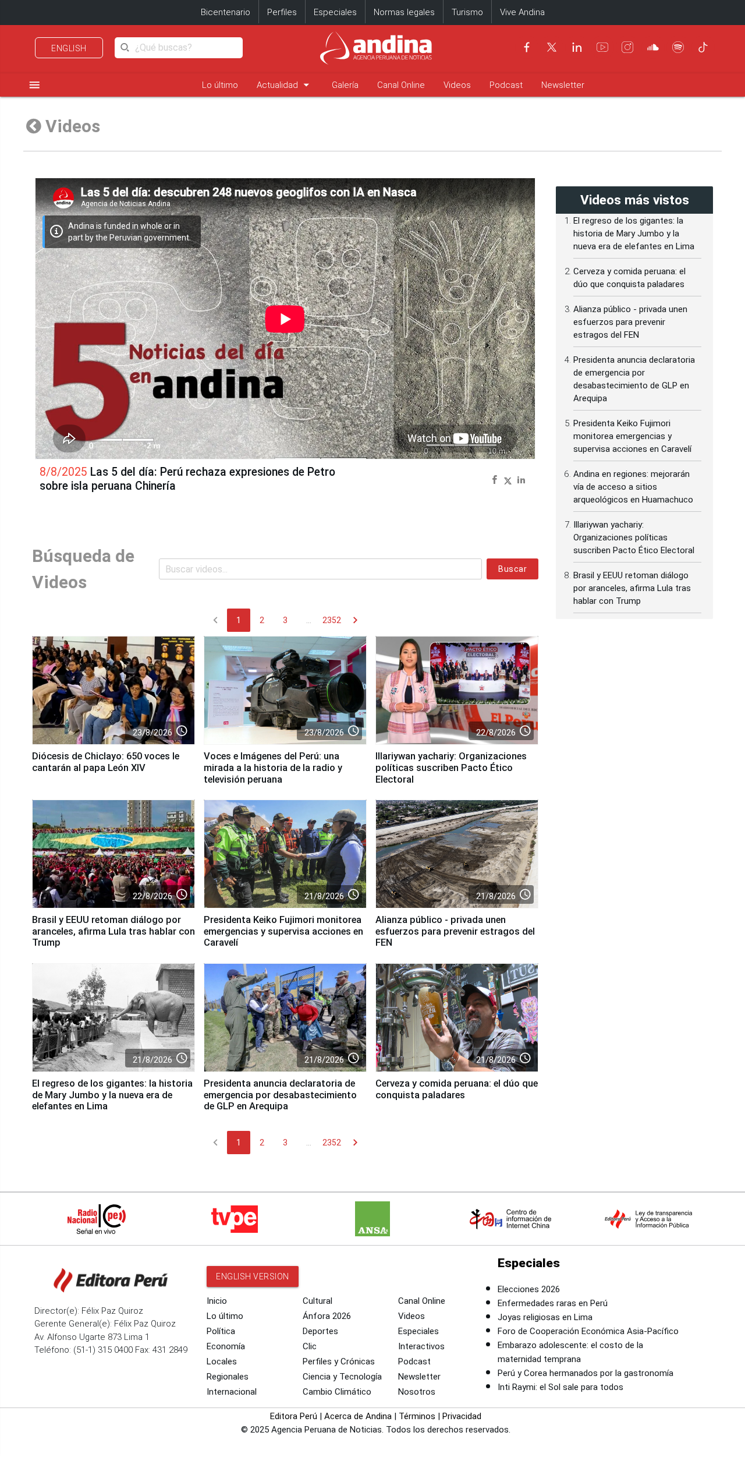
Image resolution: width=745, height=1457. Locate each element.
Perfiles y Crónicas (339, 1361)
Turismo (467, 12)
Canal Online (401, 85)
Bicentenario (225, 12)
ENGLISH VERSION (252, 1276)
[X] (551, 47)
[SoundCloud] (653, 47)
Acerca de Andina (358, 1416)
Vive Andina (522, 12)
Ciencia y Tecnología (342, 1376)
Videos (457, 85)
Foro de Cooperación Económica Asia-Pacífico (588, 1331)
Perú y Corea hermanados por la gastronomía (585, 1373)
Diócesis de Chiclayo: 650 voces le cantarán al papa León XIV (105, 762)
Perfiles (282, 12)
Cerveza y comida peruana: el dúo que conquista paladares (456, 1089)
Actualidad (285, 84)
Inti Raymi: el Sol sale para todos (560, 1387)
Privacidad (461, 1416)
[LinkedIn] (576, 47)
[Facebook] (526, 47)
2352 (331, 620)
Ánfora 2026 (327, 1316)
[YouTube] (602, 47)
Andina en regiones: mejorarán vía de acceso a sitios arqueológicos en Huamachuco (633, 487)
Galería (345, 85)
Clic (310, 1346)
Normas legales (404, 12)
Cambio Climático (337, 1392)
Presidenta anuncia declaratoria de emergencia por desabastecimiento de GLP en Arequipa (280, 1095)
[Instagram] (627, 47)
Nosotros (416, 1392)
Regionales (228, 1376)
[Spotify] (678, 47)
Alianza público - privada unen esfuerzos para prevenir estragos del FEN (455, 931)
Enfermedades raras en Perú (553, 1303)
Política (221, 1331)
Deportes (320, 1331)
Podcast (506, 85)
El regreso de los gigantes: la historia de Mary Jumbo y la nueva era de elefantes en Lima (112, 1095)
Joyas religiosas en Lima (545, 1317)
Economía (226, 1346)
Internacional (232, 1392)
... (308, 620)
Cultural (317, 1301)
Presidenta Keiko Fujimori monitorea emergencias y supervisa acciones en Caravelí (283, 931)
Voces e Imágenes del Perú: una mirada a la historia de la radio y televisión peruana (273, 768)
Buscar (512, 569)
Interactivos (421, 1346)
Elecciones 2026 (529, 1289)
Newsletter (562, 85)
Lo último (220, 85)
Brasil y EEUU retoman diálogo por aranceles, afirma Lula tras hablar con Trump (113, 931)
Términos (417, 1416)
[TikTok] (703, 47)
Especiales (335, 12)
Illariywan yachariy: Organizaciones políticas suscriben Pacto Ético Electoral (451, 768)
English (69, 48)
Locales (222, 1361)
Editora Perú (293, 1416)
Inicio (217, 1301)
